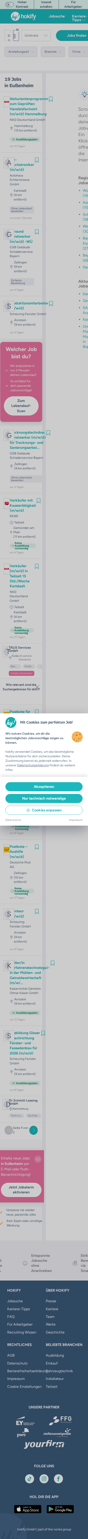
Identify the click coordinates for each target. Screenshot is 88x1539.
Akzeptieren (44, 786)
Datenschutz (13, 820)
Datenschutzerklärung (33, 765)
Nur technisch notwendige (44, 798)
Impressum (76, 820)
